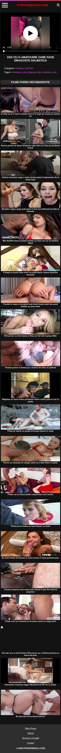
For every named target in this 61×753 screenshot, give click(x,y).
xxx (55, 72)
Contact (30, 743)
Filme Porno (30, 728)
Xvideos (19, 68)
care (24, 72)
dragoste (32, 72)
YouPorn (29, 68)
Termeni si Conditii (30, 738)
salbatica (47, 72)
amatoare (16, 72)
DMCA (30, 733)
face (40, 72)
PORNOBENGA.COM (32, 5)
